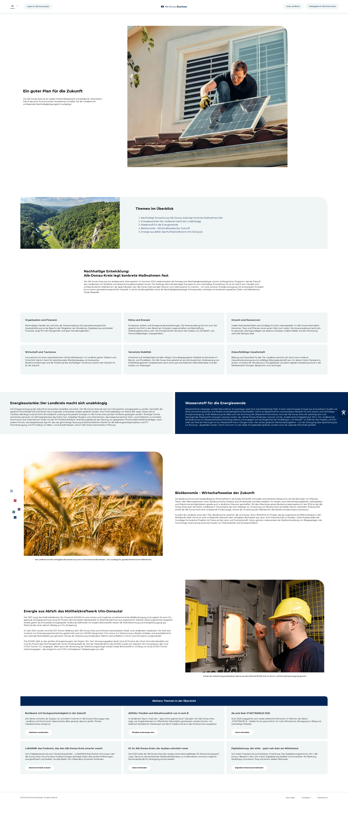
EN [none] (17, 6)
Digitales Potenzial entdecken (249, 768)
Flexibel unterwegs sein (143, 732)
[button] (38, 6)
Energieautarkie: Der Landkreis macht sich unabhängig (171, 221)
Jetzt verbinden (139, 768)
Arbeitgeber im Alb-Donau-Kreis (322, 6)
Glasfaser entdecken (38, 732)
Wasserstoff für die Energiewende (159, 224)
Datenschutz (322, 798)
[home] (174, 6)
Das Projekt (290, 798)
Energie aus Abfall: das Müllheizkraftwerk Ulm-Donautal (172, 232)
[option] (17, 6)
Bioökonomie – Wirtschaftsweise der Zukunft (165, 228)
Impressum (306, 798)
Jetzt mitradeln (242, 732)
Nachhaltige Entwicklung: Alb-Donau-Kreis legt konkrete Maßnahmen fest (182, 218)
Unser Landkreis (293, 6)
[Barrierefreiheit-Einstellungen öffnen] (343, 412)
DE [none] (12, 6)
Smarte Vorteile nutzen (40, 768)
